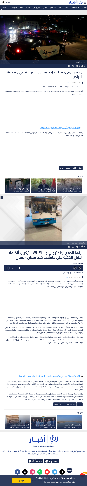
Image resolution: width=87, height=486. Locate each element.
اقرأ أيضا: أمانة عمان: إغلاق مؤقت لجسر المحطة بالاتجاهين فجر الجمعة (49, 376)
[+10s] (79, 268)
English (7, 2)
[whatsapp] (39, 472)
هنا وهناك (14, 7)
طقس (45, 7)
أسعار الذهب (75, 7)
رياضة (21, 7)
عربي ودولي (36, 7)
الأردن (66, 7)
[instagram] (32, 472)
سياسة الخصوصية (49, 482)
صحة (60, 7)
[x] (25, 472)
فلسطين (53, 7)
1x (12, 268)
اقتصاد (28, 7)
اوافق (21, 480)
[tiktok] (62, 472)
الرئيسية (84, 7)
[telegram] (54, 472)
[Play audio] (7, 268)
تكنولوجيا (5, 7)
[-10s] (75, 268)
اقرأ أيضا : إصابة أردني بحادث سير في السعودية (60, 127)
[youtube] (47, 472)
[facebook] (17, 472)
